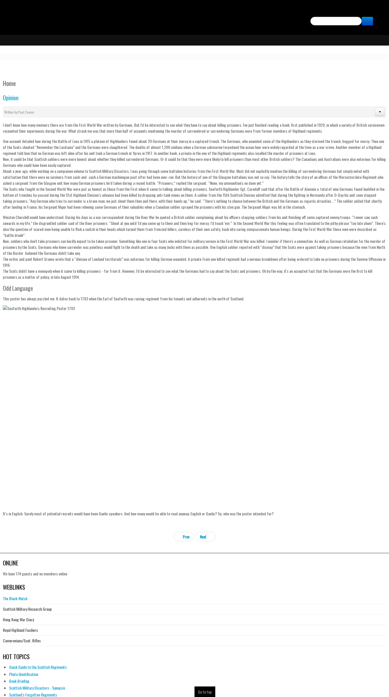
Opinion (11, 98)
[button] (380, 112)
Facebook (378, 10)
